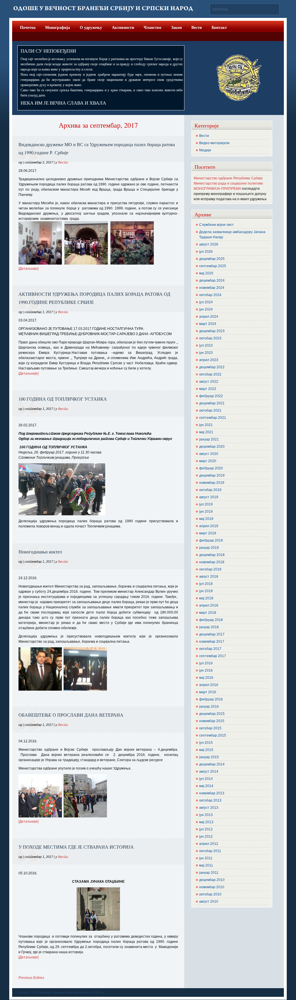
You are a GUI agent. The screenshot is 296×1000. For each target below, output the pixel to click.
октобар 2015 (210, 728)
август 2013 (208, 808)
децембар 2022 (212, 367)
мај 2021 (206, 432)
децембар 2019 (212, 475)
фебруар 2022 (211, 396)
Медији (205, 150)
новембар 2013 (211, 793)
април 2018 (208, 605)
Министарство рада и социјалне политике (228, 183)
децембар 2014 (212, 764)
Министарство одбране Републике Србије (228, 178)
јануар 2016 (209, 707)
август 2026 (208, 244)
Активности (123, 27)
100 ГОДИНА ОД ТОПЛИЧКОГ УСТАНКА (62, 399)
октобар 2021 (210, 410)
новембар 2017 (211, 642)
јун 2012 (206, 836)
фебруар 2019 (211, 540)
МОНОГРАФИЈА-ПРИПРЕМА (217, 189)
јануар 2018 (209, 627)
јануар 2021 (209, 439)
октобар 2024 (210, 295)
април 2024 (208, 317)
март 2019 (207, 533)
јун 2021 (206, 425)
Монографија (57, 27)
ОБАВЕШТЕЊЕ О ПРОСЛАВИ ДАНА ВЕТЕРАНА (70, 715)
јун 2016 (206, 670)
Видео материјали (214, 143)
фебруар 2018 (211, 620)
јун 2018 (206, 591)
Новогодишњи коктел (40, 552)
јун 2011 (205, 858)
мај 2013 (206, 822)
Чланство (152, 27)
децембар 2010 (212, 880)
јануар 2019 (209, 548)
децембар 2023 (212, 331)
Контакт (219, 27)
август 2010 (208, 901)
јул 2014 (206, 779)
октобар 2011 (210, 851)
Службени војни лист (216, 225)
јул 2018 (206, 584)
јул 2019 (206, 504)
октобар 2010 (210, 894)
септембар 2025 (212, 266)
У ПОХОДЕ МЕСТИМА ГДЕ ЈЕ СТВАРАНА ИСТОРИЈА (76, 847)
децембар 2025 (212, 259)
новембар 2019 (211, 483)
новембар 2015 (211, 721)
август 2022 (208, 382)
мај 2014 (206, 786)
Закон (176, 27)
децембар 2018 (212, 555)
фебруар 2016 (211, 699)
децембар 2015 (212, 714)
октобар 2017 (210, 649)
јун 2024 (206, 309)
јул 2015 (206, 743)
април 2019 (208, 526)
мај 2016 (206, 678)
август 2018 (208, 577)
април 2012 (208, 844)
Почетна (28, 27)
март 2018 (207, 613)
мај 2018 (206, 598)
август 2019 (208, 497)
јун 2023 (206, 353)
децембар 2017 (212, 634)
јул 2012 (206, 829)
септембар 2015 (212, 735)
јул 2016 (206, 663)
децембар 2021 (212, 403)
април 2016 (208, 685)
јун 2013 (206, 815)
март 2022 (207, 389)
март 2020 (207, 461)
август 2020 (208, 454)
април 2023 (208, 360)
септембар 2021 (212, 418)
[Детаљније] (28, 269)
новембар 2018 (211, 562)
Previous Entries (31, 978)
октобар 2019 (210, 490)
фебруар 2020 (211, 468)
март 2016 (207, 692)
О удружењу (91, 27)
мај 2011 (206, 865)
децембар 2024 (212, 280)
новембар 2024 (211, 288)
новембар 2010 (211, 887)
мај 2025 (206, 273)
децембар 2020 (212, 447)
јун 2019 (206, 512)
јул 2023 (206, 345)
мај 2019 (206, 519)
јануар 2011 (209, 873)
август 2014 (208, 771)
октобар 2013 (210, 800)
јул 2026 (206, 252)
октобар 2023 (210, 338)
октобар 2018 (210, 569)
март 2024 (207, 324)
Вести (196, 27)
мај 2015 (206, 750)
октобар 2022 (210, 374)
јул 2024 (206, 302)
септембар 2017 (212, 656)
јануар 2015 (209, 757)
